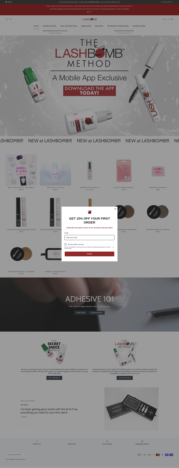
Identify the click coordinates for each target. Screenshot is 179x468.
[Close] (115, 209)
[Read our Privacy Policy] (113, 247)
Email (66, 233)
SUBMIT (89, 254)
